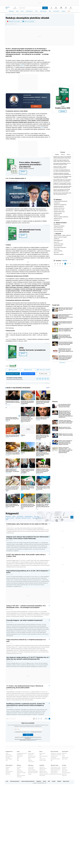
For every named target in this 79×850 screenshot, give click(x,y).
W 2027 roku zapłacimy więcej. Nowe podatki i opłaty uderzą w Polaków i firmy (61, 161)
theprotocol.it (64, 774)
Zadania (7, 769)
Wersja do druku (13, 369)
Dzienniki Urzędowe (31, 769)
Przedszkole (19, 767)
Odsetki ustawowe (54, 772)
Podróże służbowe (54, 771)
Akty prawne (30, 765)
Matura (18, 774)
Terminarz (58, 260)
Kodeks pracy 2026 (62, 108)
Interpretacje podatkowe (59, 254)
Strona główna (8, 14)
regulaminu (28, 731)
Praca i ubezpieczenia (44, 756)
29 (67, 263)
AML (51, 760)
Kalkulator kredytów (58, 213)
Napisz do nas (29, 369)
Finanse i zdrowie (43, 760)
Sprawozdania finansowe (55, 758)
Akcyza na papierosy (58, 250)
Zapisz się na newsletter (45, 369)
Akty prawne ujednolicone (33, 772)
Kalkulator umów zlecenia (59, 208)
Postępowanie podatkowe (59, 226)
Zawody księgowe (9, 758)
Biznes (22, 11)
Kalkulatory (58, 199)
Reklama (59, 781)
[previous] (34, 718)
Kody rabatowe (65, 769)
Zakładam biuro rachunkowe (56, 753)
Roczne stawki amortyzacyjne (60, 247)
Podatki (13, 516)
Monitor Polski (30, 768)
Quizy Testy (56, 252)
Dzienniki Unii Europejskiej (33, 771)
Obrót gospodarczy (29, 516)
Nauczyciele (19, 769)
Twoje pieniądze (43, 11)
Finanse (63, 756)
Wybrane (68, 154)
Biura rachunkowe (54, 751)
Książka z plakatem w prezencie (26, 168)
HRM (18, 760)
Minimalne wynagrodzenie (55, 768)
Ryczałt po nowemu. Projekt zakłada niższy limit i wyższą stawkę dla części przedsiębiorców (62, 193)
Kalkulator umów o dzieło (59, 209)
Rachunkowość (57, 224)
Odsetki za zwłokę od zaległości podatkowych (60, 238)
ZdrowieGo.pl (64, 767)
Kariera (44, 781)
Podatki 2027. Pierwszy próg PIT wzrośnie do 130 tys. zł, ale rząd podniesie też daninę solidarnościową (62, 184)
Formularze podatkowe (58, 231)
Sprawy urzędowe (31, 757)
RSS (49, 781)
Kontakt (53, 781)
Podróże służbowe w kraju (55, 767)
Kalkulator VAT (57, 215)
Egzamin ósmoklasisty (21, 775)
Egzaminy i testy (20, 771)
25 (57, 263)
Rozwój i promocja (9, 771)
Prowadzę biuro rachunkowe (56, 754)
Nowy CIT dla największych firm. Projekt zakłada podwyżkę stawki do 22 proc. (61, 190)
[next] (49, 718)
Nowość (63, 106)
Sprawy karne (30, 754)
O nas (7, 781)
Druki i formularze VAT (58, 229)
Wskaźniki (58, 233)
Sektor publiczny (29, 11)
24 (55, 263)
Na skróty (64, 765)
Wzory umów (64, 771)
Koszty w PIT (56, 242)
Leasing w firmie (42, 758)
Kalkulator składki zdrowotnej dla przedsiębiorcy (60, 202)
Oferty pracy (64, 775)
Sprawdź (23, 172)
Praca (29, 758)
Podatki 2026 (55, 305)
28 (65, 263)
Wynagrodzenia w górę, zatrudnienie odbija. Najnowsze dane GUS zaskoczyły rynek (62, 187)
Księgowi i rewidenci (10, 518)
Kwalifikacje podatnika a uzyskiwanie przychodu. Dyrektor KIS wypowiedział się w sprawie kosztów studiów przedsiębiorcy (62, 174)
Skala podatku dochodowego (56, 774)
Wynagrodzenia (20, 754)
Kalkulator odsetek (43, 771)
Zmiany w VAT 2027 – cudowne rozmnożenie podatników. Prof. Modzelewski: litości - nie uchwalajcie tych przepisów (62, 167)
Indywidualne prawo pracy (21, 753)
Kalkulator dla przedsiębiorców (60, 204)
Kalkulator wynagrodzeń (59, 206)
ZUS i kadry (19, 14)
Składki (24, 14)
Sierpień (65, 260)
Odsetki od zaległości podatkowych (61, 216)
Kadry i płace (8, 772)
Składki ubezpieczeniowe (55, 769)
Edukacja (64, 11)
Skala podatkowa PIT (58, 240)
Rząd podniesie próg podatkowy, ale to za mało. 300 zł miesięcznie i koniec (62, 164)
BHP (18, 758)
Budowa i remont (65, 757)
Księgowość (11, 11)
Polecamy (54, 401)
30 (70, 263)
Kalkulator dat (56, 220)
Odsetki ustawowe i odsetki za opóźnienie (62, 235)
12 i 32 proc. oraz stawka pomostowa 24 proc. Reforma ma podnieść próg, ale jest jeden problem (61, 170)
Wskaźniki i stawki (54, 765)
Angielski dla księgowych (37, 518)
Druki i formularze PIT (58, 227)
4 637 (46, 718)
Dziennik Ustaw (31, 767)
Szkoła (18, 768)
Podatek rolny (56, 249)
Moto (50, 11)
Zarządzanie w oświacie (21, 772)
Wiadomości (8, 516)
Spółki (41, 754)
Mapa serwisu (66, 781)
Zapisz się (36, 106)
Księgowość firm (9, 751)
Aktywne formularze (61, 222)
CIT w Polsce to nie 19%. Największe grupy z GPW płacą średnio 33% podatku (62, 177)
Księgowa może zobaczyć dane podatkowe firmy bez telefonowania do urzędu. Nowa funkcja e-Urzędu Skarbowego (62, 157)
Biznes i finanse (42, 753)
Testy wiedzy (19, 776)
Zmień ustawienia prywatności (27, 781)
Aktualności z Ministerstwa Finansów (23, 518)
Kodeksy (29, 774)
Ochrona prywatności (14, 781)
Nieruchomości (56, 11)
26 (60, 263)
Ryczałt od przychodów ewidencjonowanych (58, 244)
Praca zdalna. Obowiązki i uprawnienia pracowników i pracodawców (30, 164)
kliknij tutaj (34, 740)
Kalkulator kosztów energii (59, 211)
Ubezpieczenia (19, 756)
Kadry (17, 11)
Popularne (57, 154)
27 (62, 263)
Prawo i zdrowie (31, 761)
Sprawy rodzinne (31, 753)
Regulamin (38, 781)
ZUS (42, 127)
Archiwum (64, 768)
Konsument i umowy (32, 756)
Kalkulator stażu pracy (44, 772)
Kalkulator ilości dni (58, 218)
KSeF (69, 11)
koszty (22, 65)
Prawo (36, 11)
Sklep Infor (30, 760)
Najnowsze (63, 154)
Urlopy (18, 757)
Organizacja (8, 767)
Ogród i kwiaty (64, 758)
